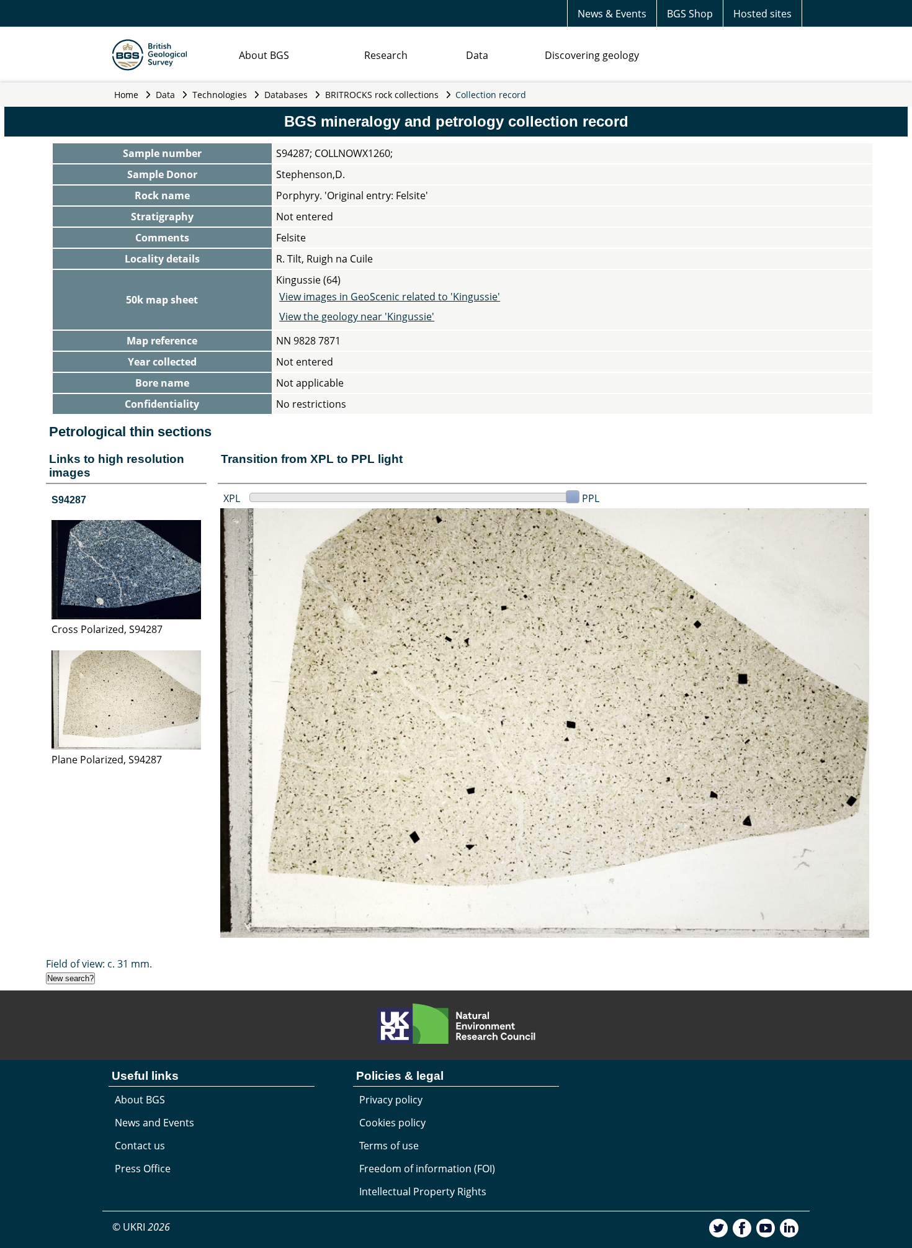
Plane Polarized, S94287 (106, 759)
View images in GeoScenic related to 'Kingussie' (389, 296)
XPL (231, 498)
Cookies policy (392, 1122)
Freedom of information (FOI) (427, 1168)
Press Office (143, 1168)
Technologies (219, 95)
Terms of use (389, 1145)
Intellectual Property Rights (422, 1191)
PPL (590, 498)
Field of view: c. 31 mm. (99, 964)
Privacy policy (390, 1100)
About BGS (264, 55)
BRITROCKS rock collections (382, 95)
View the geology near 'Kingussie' (356, 316)
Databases (286, 95)
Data (477, 55)
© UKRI (141, 1227)
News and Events (154, 1122)
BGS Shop (690, 13)
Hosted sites (762, 13)
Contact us (140, 1145)
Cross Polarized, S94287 (107, 629)
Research (386, 55)
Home (126, 95)
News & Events (612, 13)
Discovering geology (592, 55)
